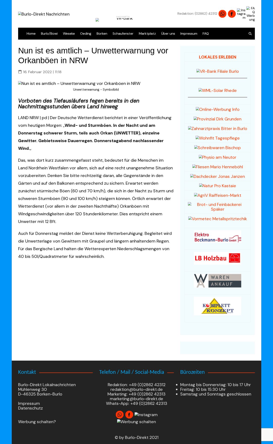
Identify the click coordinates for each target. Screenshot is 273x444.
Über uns (168, 33)
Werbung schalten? (37, 421)
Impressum (188, 33)
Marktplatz (147, 33)
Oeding (85, 33)
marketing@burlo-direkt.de (136, 398)
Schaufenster (123, 33)
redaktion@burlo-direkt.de (136, 389)
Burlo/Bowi (49, 33)
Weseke (69, 33)
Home (31, 33)
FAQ (206, 33)
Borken (102, 33)
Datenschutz (30, 408)
